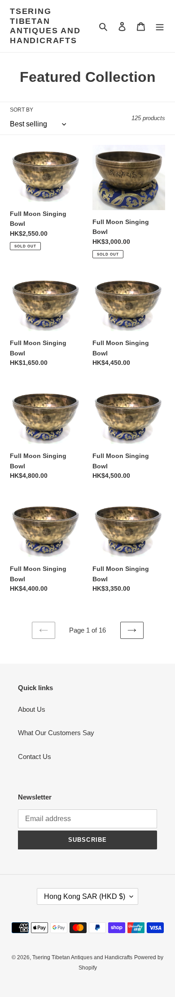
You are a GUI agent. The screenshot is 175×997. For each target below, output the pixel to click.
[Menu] (159, 26)
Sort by (21, 110)
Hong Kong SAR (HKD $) (84, 896)
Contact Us (34, 756)
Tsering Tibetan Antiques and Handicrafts (45, 26)
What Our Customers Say (56, 733)
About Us (31, 709)
